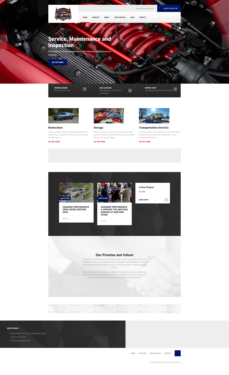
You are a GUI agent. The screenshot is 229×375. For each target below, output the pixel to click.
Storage (98, 127)
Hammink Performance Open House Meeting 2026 (76, 210)
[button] (3, 42)
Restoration (55, 127)
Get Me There (54, 142)
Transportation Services (154, 127)
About (106, 17)
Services (95, 17)
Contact (142, 17)
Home (85, 17)
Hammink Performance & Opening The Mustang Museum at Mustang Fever (114, 211)
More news (144, 200)
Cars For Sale (120, 17)
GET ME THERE (57, 62)
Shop (132, 17)
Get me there (99, 142)
